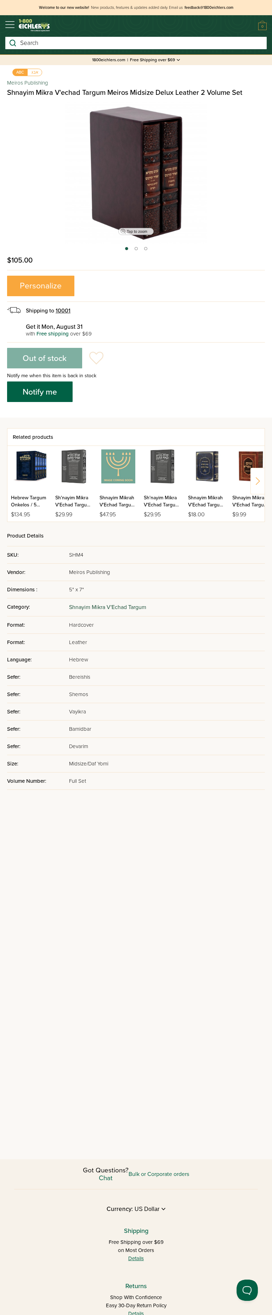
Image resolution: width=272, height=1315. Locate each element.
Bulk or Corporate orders (159, 1174)
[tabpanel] (136, 173)
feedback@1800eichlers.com (209, 7)
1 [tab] (126, 250)
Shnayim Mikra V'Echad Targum (107, 607)
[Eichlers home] (34, 25)
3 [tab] (146, 250)
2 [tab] (136, 250)
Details (136, 1258)
